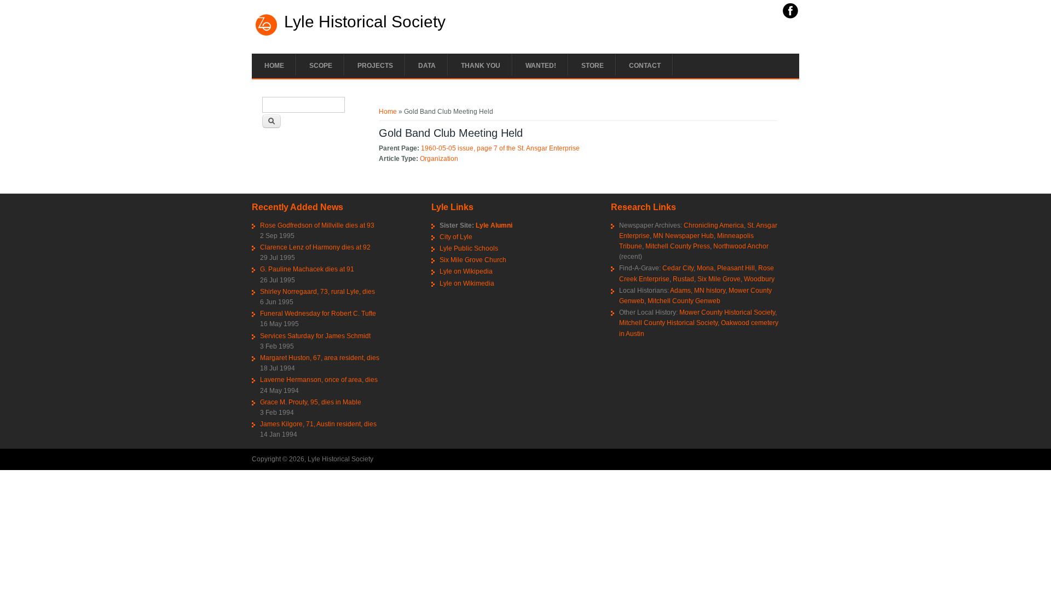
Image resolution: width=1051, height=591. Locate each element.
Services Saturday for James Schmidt (315, 336)
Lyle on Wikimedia (467, 283)
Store (592, 65)
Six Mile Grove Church (473, 260)
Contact (645, 65)
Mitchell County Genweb (684, 301)
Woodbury (759, 279)
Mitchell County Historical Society (668, 323)
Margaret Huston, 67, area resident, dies (319, 358)
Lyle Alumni (494, 225)
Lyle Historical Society (365, 22)
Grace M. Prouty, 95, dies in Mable (310, 402)
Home (274, 65)
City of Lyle (456, 237)
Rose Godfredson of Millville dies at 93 (317, 225)
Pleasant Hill (736, 268)
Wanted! (541, 65)
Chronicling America (714, 225)
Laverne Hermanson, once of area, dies (319, 380)
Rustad (683, 279)
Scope (320, 65)
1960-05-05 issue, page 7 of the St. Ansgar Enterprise (500, 148)
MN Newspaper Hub (683, 236)
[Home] (267, 34)
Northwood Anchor (741, 246)
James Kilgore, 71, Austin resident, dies (318, 424)
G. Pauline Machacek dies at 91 (307, 269)
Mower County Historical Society (727, 312)
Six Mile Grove (719, 279)
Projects (375, 65)
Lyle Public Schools (469, 248)
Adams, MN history (697, 290)
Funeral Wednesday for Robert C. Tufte (318, 313)
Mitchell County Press (677, 246)
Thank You (480, 65)
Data (427, 65)
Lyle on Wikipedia (466, 271)
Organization (439, 159)
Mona (705, 268)
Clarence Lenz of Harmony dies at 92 (315, 247)
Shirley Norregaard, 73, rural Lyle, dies (317, 292)
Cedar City (678, 268)
